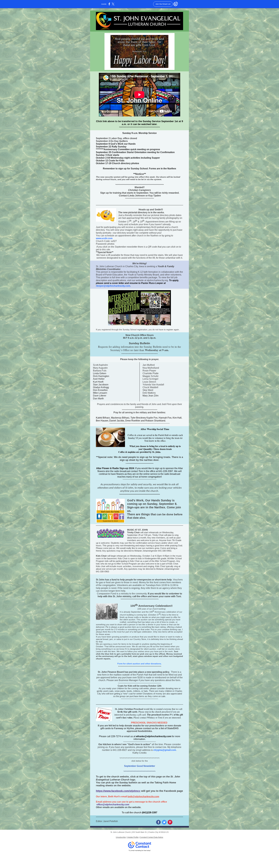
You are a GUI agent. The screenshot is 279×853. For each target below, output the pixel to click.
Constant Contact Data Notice (151, 837)
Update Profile (132, 837)
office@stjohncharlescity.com (112, 804)
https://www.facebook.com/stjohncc (118, 790)
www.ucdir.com (104, 238)
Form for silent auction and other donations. (139, 663)
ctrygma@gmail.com (164, 750)
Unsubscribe (121, 837)
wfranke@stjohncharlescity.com (153, 736)
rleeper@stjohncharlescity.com (113, 286)
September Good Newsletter (139, 766)
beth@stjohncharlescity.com (143, 796)
